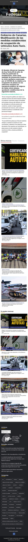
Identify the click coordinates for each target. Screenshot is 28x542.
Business (21, 479)
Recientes (18, 32)
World (21, 521)
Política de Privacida (10, 528)
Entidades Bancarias (12, 490)
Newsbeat (18, 507)
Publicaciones (22, 512)
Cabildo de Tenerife (6, 485)
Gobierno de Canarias (14, 499)
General (19, 496)
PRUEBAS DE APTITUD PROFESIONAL (16, 170)
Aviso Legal (18, 528)
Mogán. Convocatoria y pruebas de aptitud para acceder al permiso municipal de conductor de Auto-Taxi (13, 172)
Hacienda (22, 499)
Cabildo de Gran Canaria (7, 482)
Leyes (10, 501)
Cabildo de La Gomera (20, 482)
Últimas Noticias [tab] (6, 141)
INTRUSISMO (4, 501)
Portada (13, 32)
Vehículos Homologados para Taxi (10, 521)
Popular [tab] (14, 141)
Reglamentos (23, 32)
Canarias (15, 485)
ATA (3, 479)
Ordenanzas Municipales (13, 510)
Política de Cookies (13, 531)
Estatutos (14, 493)
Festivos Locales (11, 496)
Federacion (21, 493)
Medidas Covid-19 (17, 501)
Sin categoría (19, 515)
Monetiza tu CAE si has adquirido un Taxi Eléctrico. (14, 206)
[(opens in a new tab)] (14, 189)
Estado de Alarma (6, 493)
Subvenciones (5, 518)
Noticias (9, 32)
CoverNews (10, 540)
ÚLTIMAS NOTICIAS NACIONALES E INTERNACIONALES (13, 236)
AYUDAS (15, 479)
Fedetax (13, 14)
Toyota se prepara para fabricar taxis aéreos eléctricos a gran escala (12, 305)
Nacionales (4, 504)
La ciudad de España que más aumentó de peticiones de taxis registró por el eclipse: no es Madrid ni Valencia (13, 238)
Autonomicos (3, 32)
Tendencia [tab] (21, 141)
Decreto (4, 490)
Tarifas (12, 518)
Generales (4, 499)
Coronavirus (18, 487)
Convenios (10, 487)
